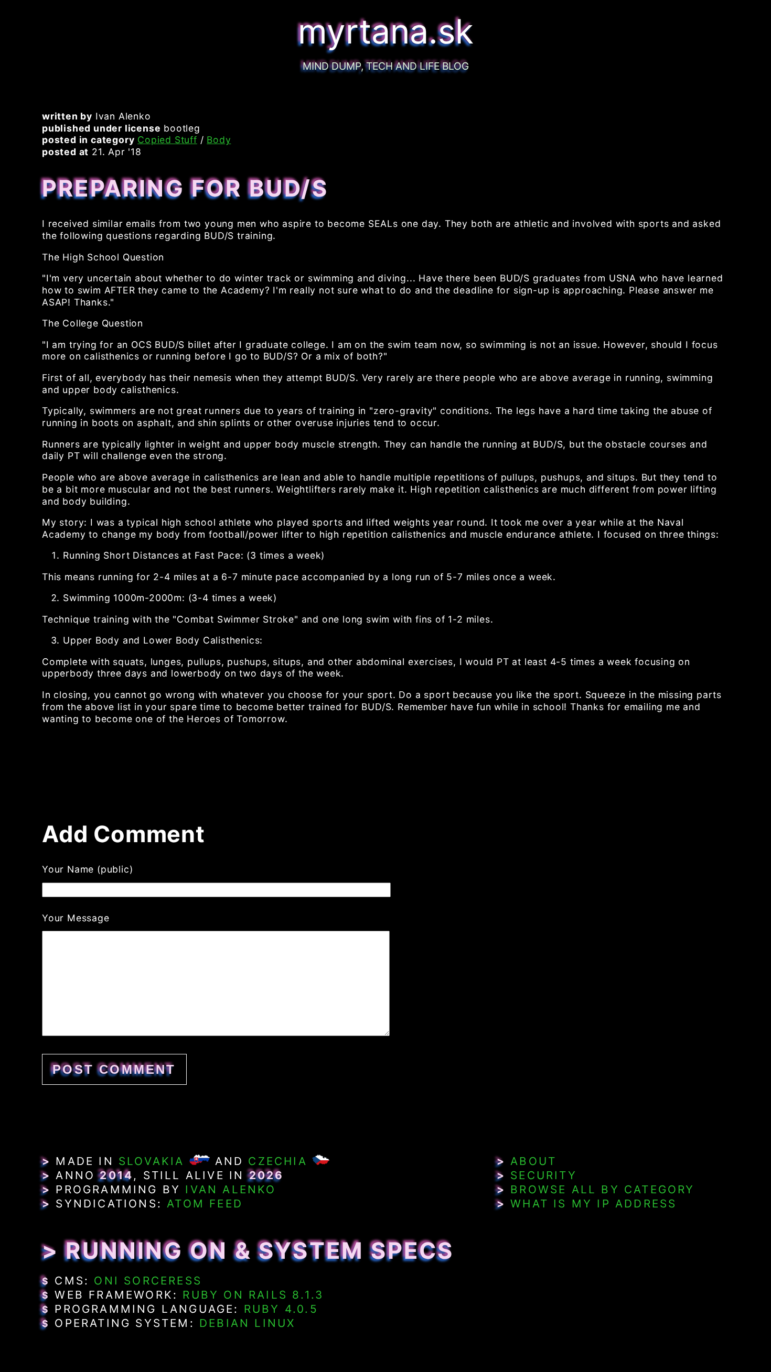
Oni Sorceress (148, 1280)
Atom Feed (205, 1203)
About (533, 1161)
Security (543, 1175)
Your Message (76, 917)
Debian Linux (247, 1323)
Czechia (277, 1161)
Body (219, 139)
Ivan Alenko (230, 1189)
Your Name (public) (87, 869)
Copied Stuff (167, 139)
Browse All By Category (602, 1189)
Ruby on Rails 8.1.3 (253, 1294)
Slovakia (152, 1161)
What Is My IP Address (593, 1203)
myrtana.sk (386, 31)
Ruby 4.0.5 (281, 1308)
